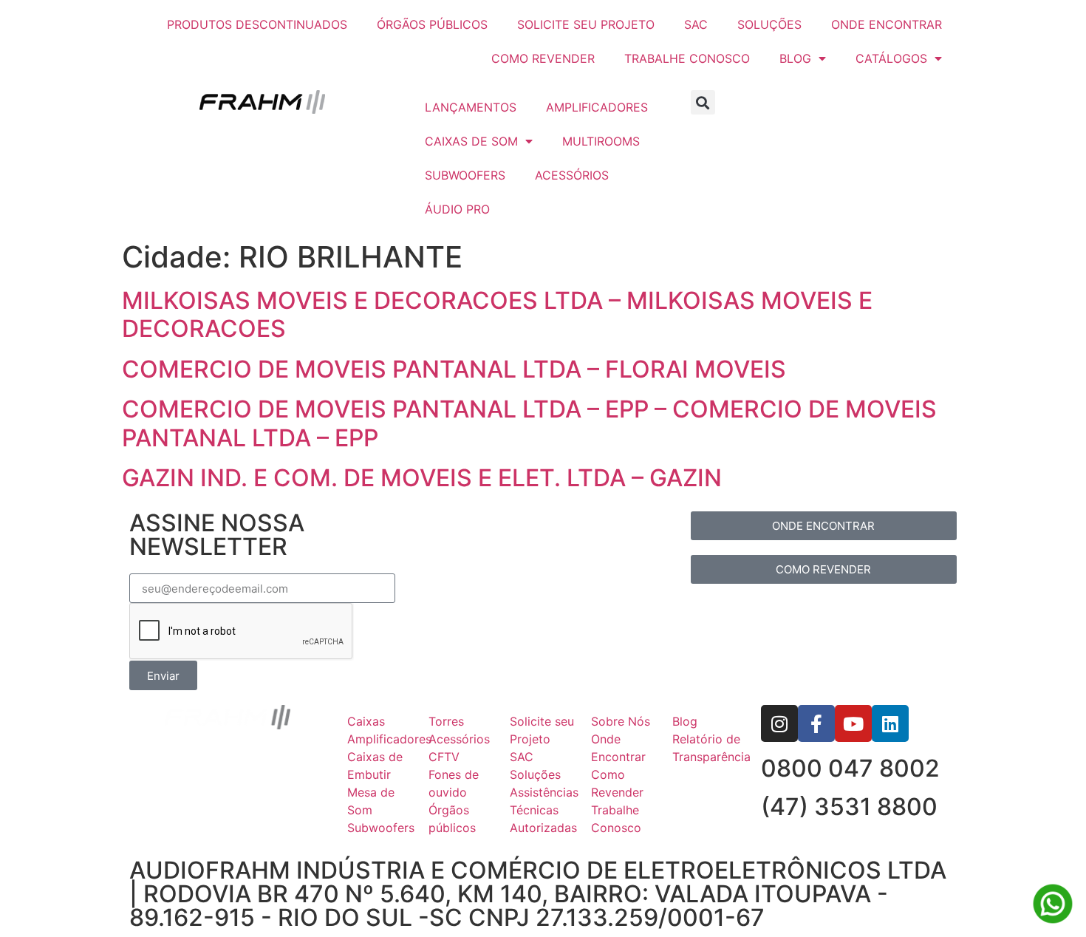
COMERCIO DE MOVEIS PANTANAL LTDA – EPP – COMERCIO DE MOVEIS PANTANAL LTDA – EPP (529, 423)
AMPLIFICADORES (597, 107)
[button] (703, 102)
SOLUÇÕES (769, 24)
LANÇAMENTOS (470, 107)
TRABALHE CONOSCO (687, 58)
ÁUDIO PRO (457, 209)
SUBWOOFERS (465, 175)
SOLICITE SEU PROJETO (586, 24)
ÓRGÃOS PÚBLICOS (432, 24)
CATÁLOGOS (891, 58)
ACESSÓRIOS (572, 175)
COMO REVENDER (543, 58)
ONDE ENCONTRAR (886, 24)
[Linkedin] (890, 723)
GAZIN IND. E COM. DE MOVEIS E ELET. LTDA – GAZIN (422, 477)
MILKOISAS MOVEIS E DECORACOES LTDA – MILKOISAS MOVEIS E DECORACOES (497, 314)
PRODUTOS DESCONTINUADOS (257, 24)
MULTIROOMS (601, 141)
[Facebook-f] (816, 723)
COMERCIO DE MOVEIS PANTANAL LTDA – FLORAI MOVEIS (454, 369)
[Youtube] (853, 723)
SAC (696, 24)
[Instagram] (779, 723)
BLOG (795, 58)
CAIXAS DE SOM (471, 141)
